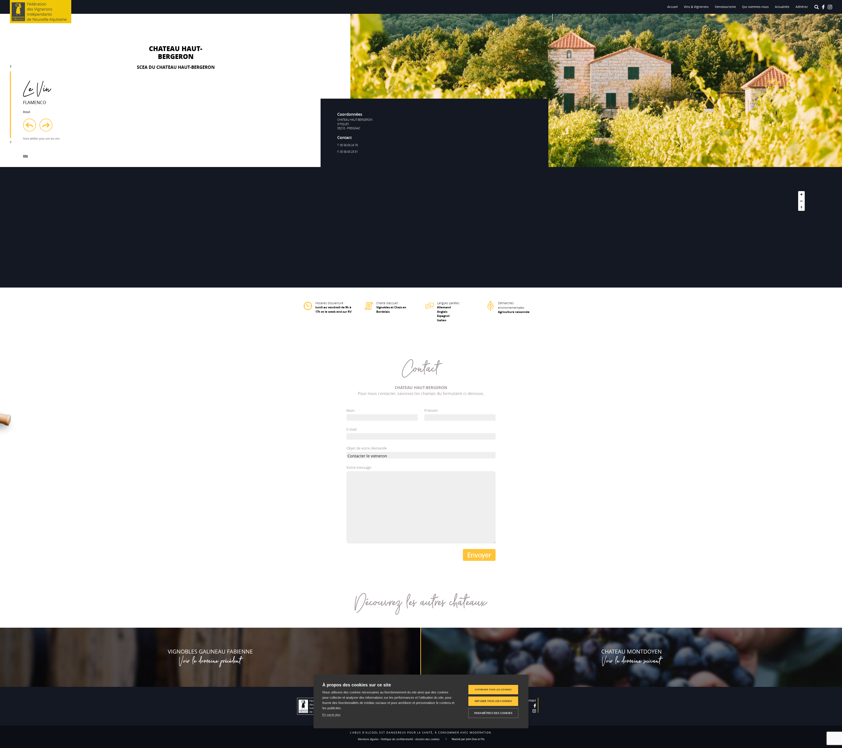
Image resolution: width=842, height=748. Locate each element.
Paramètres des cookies (493, 713)
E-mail (351, 429)
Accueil (672, 7)
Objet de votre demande (366, 448)
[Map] (421, 227)
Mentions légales (368, 739)
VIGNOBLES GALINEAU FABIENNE (210, 651)
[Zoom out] (801, 201)
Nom (350, 410)
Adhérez (802, 7)
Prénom (431, 410)
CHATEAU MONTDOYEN (631, 651)
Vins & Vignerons (696, 7)
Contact (530, 700)
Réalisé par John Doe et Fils (468, 739)
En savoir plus (331, 714)
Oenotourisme (725, 7)
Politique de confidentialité (397, 739)
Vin (25, 156)
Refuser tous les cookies (493, 701)
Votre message (358, 467)
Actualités (782, 7)
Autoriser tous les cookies (493, 689)
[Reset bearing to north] (801, 207)
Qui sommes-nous (755, 7)
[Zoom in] (801, 194)
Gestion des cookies (427, 739)
